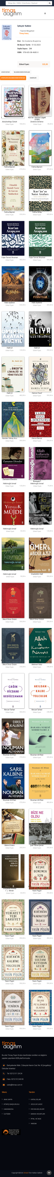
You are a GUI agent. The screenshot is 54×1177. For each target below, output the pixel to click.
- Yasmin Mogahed (26, 31)
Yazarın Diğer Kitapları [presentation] (22, 72)
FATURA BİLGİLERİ (37, 1109)
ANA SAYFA (8, 1099)
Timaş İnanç (24, 33)
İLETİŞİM (7, 1114)
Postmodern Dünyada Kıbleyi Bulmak (9, 888)
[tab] (5, 72)
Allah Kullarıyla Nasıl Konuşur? (37, 480)
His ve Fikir (37, 525)
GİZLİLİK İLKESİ (36, 1104)
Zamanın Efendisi (10, 479)
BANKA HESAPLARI (38, 1114)
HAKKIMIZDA (8, 1109)
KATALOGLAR (36, 1099)
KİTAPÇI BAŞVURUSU (11, 1104)
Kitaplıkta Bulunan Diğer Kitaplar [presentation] (13, 78)
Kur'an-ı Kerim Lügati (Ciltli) (37, 118)
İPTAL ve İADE (36, 1119)
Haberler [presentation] (33, 78)
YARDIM (34, 1124)
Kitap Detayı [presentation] (6, 72)
